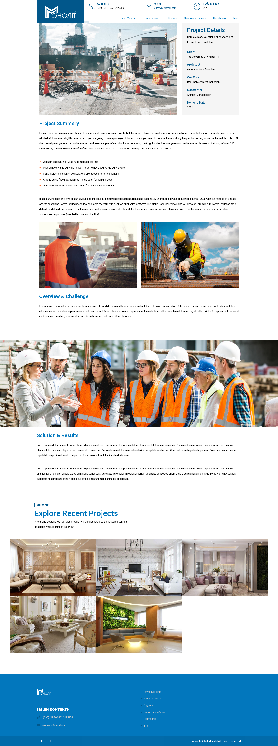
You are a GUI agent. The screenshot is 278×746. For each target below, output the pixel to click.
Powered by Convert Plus (16, 740)
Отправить (139, 391)
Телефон (139, 372)
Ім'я (139, 358)
